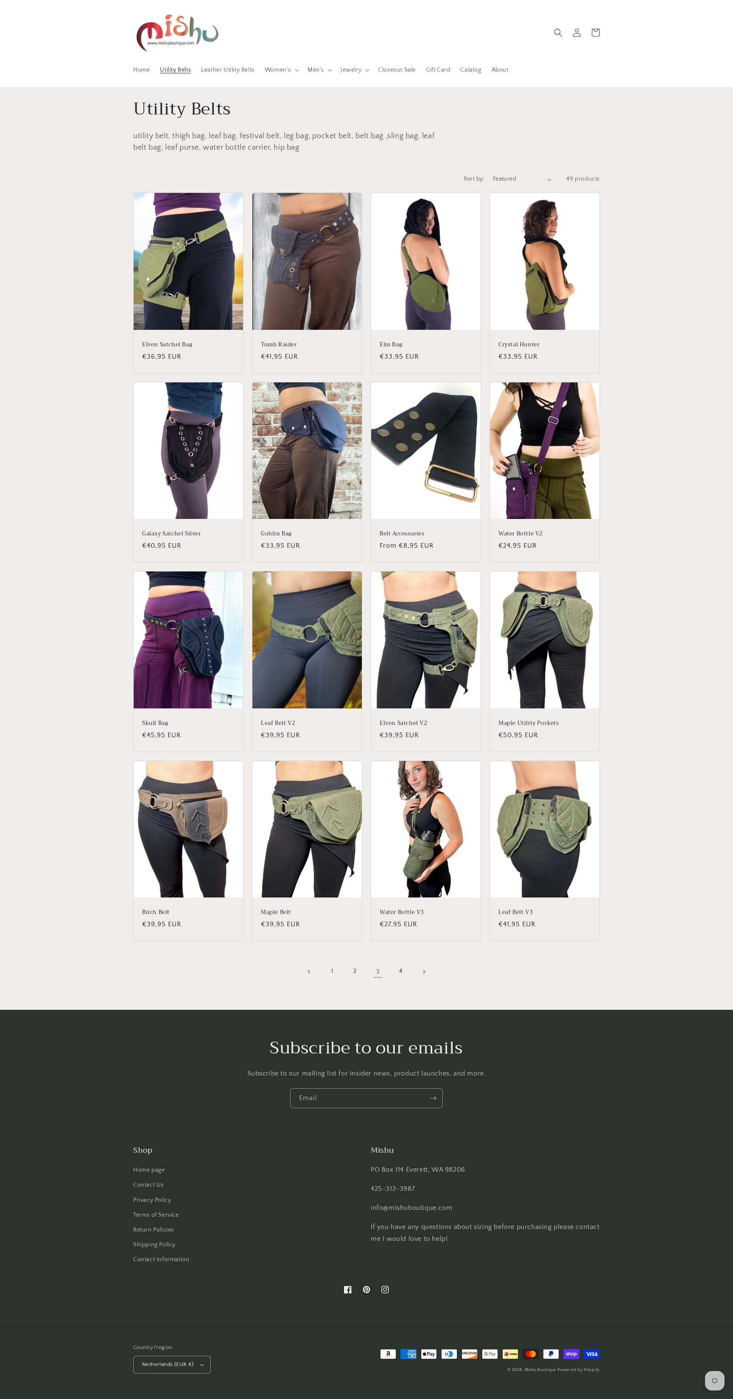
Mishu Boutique (540, 1370)
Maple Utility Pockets (528, 723)
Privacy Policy (152, 1200)
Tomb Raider (279, 344)
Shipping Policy (154, 1244)
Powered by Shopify (578, 1370)
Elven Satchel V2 (404, 723)
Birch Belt (156, 912)
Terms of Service (156, 1215)
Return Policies (153, 1229)
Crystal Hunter (519, 344)
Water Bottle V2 (520, 534)
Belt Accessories (402, 534)
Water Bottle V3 (402, 912)
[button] (281, 70)
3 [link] (378, 971)
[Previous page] (309, 971)
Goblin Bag (276, 534)
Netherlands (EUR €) (168, 1364)
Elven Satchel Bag (167, 344)
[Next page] (423, 971)
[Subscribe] (433, 1098)
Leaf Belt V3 (515, 912)
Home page (149, 1170)
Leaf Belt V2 (278, 723)
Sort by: (474, 179)
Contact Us (148, 1185)
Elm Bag (391, 344)
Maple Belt (276, 912)
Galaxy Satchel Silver (171, 534)
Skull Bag (155, 723)
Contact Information (161, 1259)
